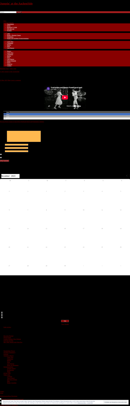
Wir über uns (10, 29)
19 (120, 228)
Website (2, 151)
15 (46, 228)
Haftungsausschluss (5, 396)
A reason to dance (9, 121)
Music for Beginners (12, 365)
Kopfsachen (10, 370)
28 (28, 266)
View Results (65, 324)
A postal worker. (7, 312)
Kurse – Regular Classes (14, 35)
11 (102, 210)
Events (5, 32)
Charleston (10, 43)
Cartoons (9, 376)
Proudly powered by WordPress (9, 405)
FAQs (8, 25)
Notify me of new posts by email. (11, 157)
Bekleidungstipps (8, 367)
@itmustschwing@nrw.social (15, 399)
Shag (8, 46)
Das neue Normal (8, 336)
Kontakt (9, 30)
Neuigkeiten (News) (9, 351)
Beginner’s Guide (12, 27)
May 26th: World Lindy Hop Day (13, 342)
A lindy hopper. (7, 314)
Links (1, 393)
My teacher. (6, 317)
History (9, 51)
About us (9, 64)
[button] (7, 112)
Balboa (9, 45)
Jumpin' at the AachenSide (16, 3)
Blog (5, 21)
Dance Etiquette (11, 61)
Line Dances (10, 48)
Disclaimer (14, 396)
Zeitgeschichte (8, 40)
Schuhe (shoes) (11, 368)
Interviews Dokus (12, 379)
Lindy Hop (10, 41)
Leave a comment (16, 80)
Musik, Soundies (11, 383)
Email (2, 148)
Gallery (2, 391)
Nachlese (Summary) (9, 352)
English (6, 49)
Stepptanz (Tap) (4, 68)
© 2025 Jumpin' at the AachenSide (9, 71)
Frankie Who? (7, 316)
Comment (3, 141)
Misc (8, 381)
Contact (9, 65)
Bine (9, 80)
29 (46, 266)
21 (28, 247)
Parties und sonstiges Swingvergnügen (18, 38)
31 (28, 191)
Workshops (10, 37)
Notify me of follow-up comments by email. (14, 154)
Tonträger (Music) (9, 355)
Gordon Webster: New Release (12, 339)
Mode (8, 371)
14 (28, 228)
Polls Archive (7, 327)
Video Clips (13, 68)
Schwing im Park (8, 340)
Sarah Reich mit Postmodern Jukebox (31, 121)
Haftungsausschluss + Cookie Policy (85, 403)
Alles (8, 33)
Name (2, 144)
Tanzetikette (10, 24)
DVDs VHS (7, 373)
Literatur (6, 354)
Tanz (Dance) (11, 378)
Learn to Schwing (9, 22)
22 (46, 247)
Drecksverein (7, 337)
